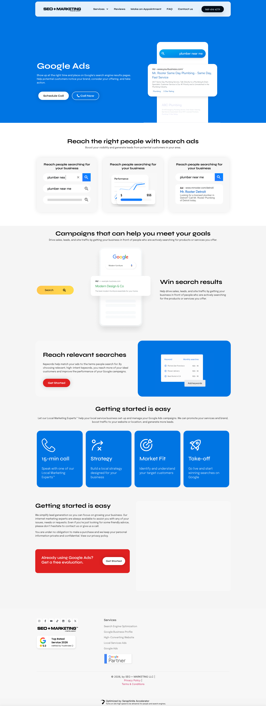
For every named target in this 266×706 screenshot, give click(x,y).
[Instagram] (39, 621)
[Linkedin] (63, 621)
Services (99, 9)
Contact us (185, 9)
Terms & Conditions (133, 684)
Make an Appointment (146, 9)
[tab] (55, 290)
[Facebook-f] (45, 621)
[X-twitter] (75, 621)
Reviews (119, 9)
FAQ (170, 9)
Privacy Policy (132, 680)
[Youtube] (51, 621)
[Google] (69, 621)
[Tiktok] (57, 621)
